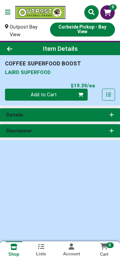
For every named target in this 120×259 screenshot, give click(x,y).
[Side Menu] (7, 12)
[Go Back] (19, 48)
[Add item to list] (108, 95)
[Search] (91, 12)
